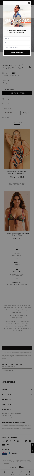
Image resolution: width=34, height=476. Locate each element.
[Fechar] (29, 3)
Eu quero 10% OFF (17, 52)
